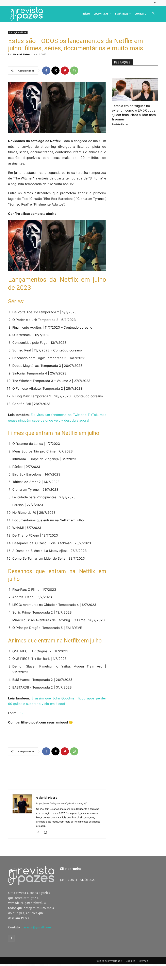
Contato (140, 13)
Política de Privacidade (109, 961)
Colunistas (101, 13)
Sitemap (143, 961)
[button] (153, 14)
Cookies (130, 961)
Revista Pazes (120, 124)
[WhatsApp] (74, 70)
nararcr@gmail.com (36, 927)
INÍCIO (86, 13)
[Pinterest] (65, 70)
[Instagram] (47, 832)
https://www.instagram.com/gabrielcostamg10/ (61, 803)
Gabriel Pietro (21, 54)
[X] (55, 70)
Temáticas (121, 13)
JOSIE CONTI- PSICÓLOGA (77, 880)
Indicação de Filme (17, 32)
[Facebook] (155, 3)
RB (20, 713)
